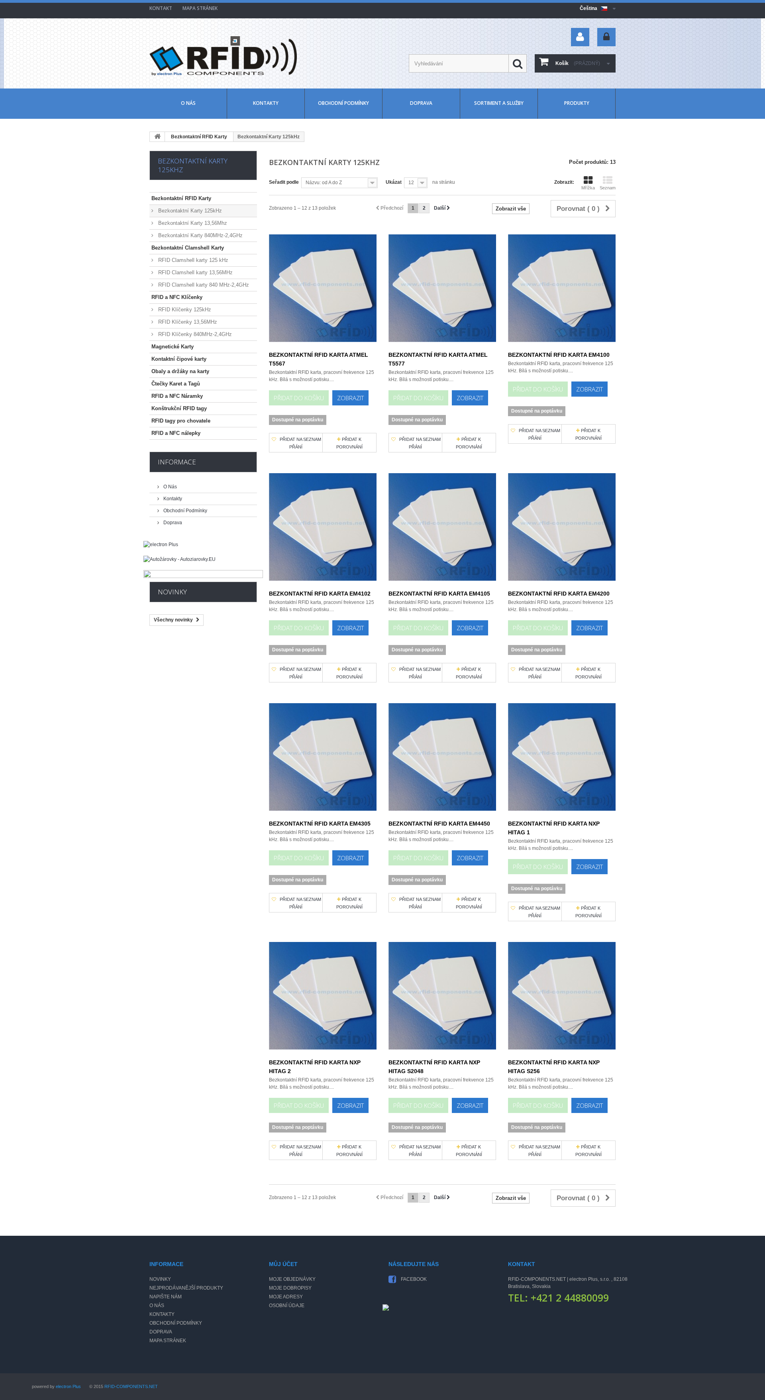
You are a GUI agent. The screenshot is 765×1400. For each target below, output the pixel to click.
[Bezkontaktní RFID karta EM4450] (442, 757)
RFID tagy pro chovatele (180, 421)
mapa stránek (200, 8)
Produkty (576, 103)
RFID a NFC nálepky (175, 433)
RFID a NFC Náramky (177, 396)
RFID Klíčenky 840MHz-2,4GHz (194, 334)
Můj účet (283, 1264)
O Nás (188, 103)
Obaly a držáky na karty (180, 371)
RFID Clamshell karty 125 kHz (192, 260)
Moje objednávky (292, 1279)
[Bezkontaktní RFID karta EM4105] (442, 527)
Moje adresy (286, 1297)
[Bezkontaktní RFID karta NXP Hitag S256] (562, 996)
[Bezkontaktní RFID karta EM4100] (562, 288)
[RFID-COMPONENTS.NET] (223, 56)
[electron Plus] (203, 548)
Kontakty (266, 103)
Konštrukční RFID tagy (179, 408)
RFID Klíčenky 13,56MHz (187, 322)
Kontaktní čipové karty (178, 359)
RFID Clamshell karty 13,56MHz (195, 272)
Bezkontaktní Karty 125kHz (189, 211)
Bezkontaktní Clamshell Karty (187, 248)
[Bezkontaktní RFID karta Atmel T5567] (323, 288)
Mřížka (588, 187)
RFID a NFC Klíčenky (176, 297)
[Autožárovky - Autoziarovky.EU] (203, 563)
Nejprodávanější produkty (186, 1288)
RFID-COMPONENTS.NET (131, 1386)
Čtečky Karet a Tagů (175, 384)
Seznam (608, 187)
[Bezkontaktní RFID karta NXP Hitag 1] (562, 757)
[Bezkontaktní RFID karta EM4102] (323, 527)
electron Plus (68, 1386)
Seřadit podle (284, 182)
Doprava (421, 103)
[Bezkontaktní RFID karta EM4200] (562, 527)
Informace (177, 461)
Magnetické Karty (172, 347)
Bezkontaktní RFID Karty (199, 137)
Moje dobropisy (290, 1288)
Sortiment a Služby (499, 103)
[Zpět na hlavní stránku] (157, 137)
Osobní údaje (286, 1305)
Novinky (172, 591)
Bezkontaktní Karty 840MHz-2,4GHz (200, 235)
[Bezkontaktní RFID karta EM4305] (323, 757)
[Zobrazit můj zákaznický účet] (580, 37)
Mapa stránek (167, 1340)
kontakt (160, 8)
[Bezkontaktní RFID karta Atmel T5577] (442, 288)
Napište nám (165, 1297)
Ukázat (394, 182)
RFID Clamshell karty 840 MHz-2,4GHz (203, 285)
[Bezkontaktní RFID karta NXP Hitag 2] (323, 996)
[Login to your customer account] (606, 37)
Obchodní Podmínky (343, 103)
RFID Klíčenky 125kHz (184, 310)
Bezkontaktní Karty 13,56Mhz (192, 223)
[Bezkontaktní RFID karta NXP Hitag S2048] (442, 996)
